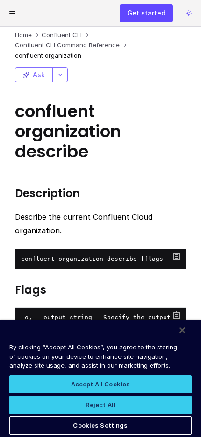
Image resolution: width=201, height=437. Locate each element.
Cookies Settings (100, 425)
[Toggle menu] (12, 13)
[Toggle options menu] (60, 75)
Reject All (100, 404)
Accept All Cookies (100, 384)
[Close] (182, 330)
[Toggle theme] (188, 13)
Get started (146, 13)
